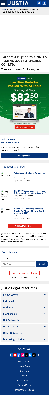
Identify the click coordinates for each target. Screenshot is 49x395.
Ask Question (24, 155)
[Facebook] (18, 355)
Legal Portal (24, 366)
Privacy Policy (24, 385)
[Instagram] (22, 355)
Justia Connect (24, 361)
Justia (3, 9)
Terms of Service (24, 380)
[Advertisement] (24, 33)
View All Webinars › (24, 225)
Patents (12, 9)
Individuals (9, 301)
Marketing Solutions (14, 339)
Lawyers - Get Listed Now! (24, 273)
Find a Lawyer (9, 252)
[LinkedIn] (11, 355)
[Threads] (26, 355)
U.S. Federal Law (12, 320)
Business (8, 307)
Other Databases (12, 333)
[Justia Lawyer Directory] (37, 355)
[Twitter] (34, 355)
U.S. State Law (11, 326)
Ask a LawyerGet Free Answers (11, 141)
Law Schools (10, 313)
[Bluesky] (30, 355)
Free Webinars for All (13, 166)
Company (24, 371)
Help (24, 376)
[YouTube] (15, 355)
